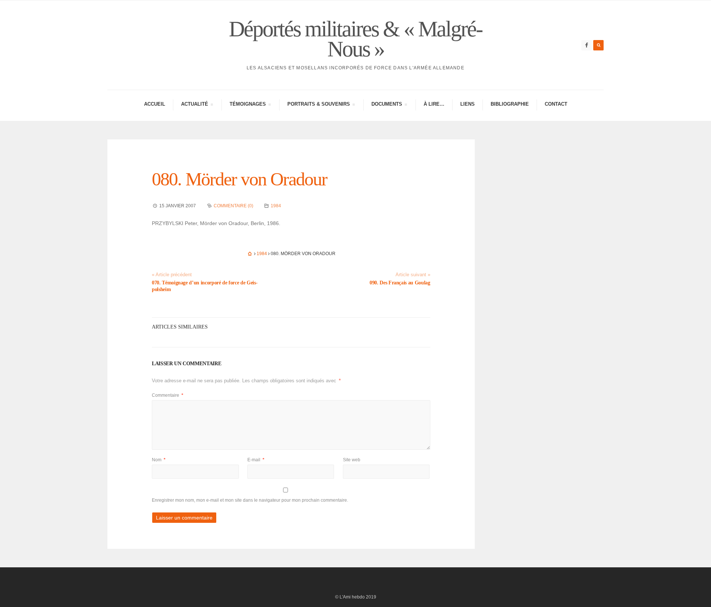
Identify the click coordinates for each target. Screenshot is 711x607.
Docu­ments (386, 105)
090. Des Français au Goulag (400, 283)
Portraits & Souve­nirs (318, 105)
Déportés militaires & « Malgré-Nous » (355, 39)
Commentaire (167, 395)
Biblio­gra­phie (510, 104)
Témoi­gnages (247, 105)
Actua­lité (194, 105)
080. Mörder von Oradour (239, 179)
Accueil (154, 104)
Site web (351, 459)
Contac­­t (556, 104)
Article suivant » (412, 274)
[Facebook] (586, 45)
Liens (467, 104)
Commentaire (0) (233, 205)
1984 (276, 205)
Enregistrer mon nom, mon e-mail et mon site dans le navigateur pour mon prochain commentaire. (250, 500)
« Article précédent (172, 274)
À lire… (434, 104)
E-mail (255, 459)
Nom (159, 459)
